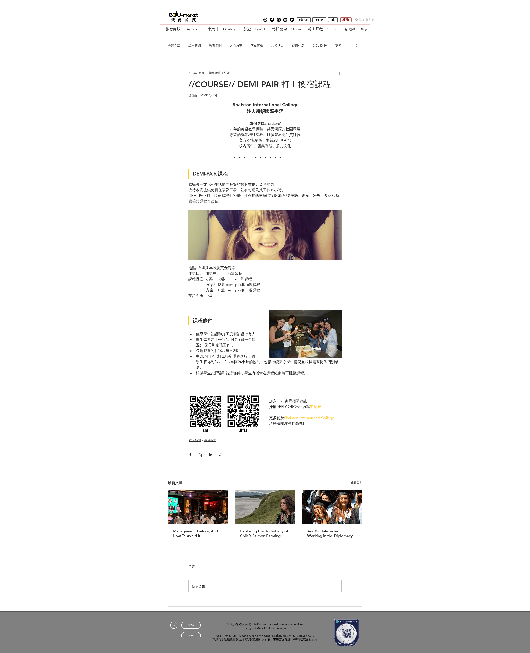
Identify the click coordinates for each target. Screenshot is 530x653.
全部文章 (174, 45)
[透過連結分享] (221, 455)
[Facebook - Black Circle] (272, 20)
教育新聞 (215, 45)
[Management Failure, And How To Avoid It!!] (198, 507)
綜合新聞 (194, 45)
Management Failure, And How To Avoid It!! (195, 533)
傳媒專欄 (257, 45)
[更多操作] (339, 72)
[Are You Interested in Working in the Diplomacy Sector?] (332, 507)
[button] (265, 20)
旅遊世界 (277, 45)
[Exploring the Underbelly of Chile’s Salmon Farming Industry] (265, 507)
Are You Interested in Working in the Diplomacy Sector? (330, 533)
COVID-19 (320, 45)
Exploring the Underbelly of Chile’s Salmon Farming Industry (264, 533)
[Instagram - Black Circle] (279, 20)
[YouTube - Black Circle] (285, 20)
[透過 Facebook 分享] (190, 455)
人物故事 (236, 45)
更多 (338, 45)
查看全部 (356, 482)
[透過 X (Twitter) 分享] (200, 455)
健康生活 (298, 45)
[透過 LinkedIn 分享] (211, 455)
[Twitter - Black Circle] (292, 20)
